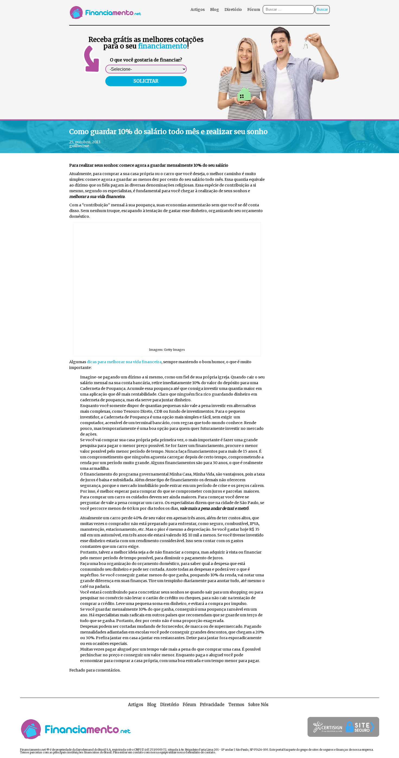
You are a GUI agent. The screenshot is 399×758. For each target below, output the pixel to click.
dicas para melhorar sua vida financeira (124, 361)
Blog (214, 9)
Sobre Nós (258, 704)
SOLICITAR (146, 81)
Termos (236, 704)
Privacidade (212, 704)
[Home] (106, 23)
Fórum (253, 9)
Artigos (198, 9)
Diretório (233, 9)
